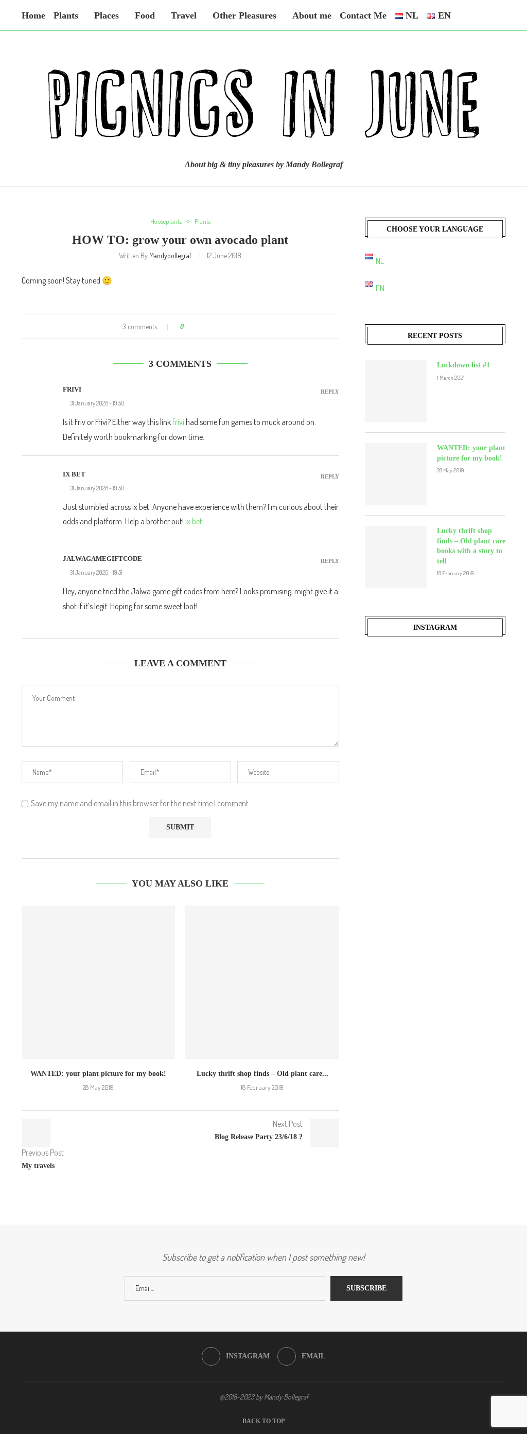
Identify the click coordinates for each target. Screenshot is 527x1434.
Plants (66, 15)
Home (33, 15)
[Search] (500, 15)
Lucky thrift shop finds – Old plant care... (262, 1073)
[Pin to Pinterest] (219, 326)
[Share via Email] (239, 326)
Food (145, 15)
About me (311, 15)
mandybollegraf (170, 255)
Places (106, 15)
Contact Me (363, 15)
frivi (72, 389)
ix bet (74, 474)
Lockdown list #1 (463, 365)
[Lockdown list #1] (396, 391)
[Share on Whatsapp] (229, 326)
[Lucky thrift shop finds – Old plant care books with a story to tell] (262, 982)
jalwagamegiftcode (102, 558)
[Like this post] (188, 326)
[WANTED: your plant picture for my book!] (98, 982)
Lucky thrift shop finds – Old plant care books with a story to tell (471, 546)
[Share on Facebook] (200, 326)
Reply (330, 392)
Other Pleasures (244, 15)
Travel (184, 15)
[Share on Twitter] (210, 326)
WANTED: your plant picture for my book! (98, 1073)
